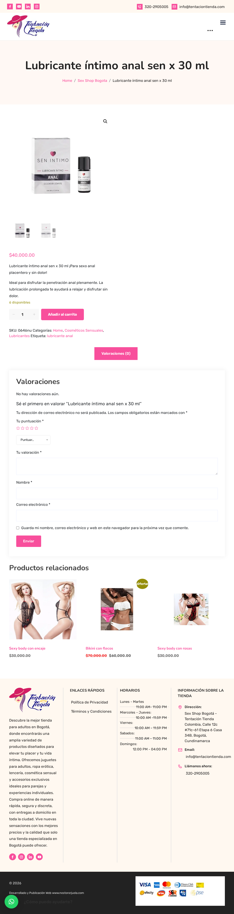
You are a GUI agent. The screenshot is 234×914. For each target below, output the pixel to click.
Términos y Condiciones (91, 711)
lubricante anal (60, 336)
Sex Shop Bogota (92, 80)
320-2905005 (156, 7)
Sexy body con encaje (27, 648)
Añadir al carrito (62, 314)
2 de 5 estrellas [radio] (22, 428)
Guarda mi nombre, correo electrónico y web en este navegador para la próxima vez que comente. (105, 528)
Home (67, 80)
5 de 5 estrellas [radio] (36, 428)
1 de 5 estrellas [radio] (18, 428)
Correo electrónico (33, 504)
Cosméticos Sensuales (84, 330)
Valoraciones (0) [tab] (115, 353)
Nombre (24, 482)
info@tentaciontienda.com (202, 7)
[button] (105, 121)
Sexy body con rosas (174, 648)
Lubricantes (19, 336)
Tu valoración (29, 452)
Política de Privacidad (89, 702)
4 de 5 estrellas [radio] (32, 428)
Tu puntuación (30, 421)
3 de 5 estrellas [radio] (27, 428)
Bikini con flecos (99, 648)
